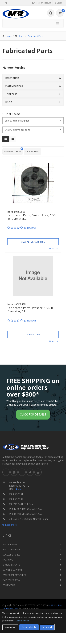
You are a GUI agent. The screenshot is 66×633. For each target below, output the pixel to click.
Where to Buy (10, 544)
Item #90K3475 (16, 304)
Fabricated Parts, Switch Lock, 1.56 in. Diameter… (31, 216)
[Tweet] (30, 472)
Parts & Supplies (11, 549)
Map (19, 489)
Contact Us (33, 334)
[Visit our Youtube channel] (14, 472)
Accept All (47, 627)
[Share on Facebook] (6, 472)
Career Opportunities (14, 575)
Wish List (54, 248)
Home (9, 36)
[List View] (12, 139)
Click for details (33, 414)
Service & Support (12, 569)
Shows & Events (11, 564)
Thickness (11, 94)
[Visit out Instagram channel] (38, 472)
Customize (10, 627)
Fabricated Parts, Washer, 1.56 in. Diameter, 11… (30, 309)
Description (12, 78)
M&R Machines (14, 86)
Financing (8, 559)
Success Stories (11, 554)
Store (21, 36)
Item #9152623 (16, 211)
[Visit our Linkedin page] (22, 472)
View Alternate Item (33, 241)
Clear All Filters (32, 151)
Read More (11, 524)
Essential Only (29, 627)
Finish (8, 102)
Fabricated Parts (36, 36)
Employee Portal (12, 580)
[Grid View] (5, 139)
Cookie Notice (22, 620)
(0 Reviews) (30, 227)
